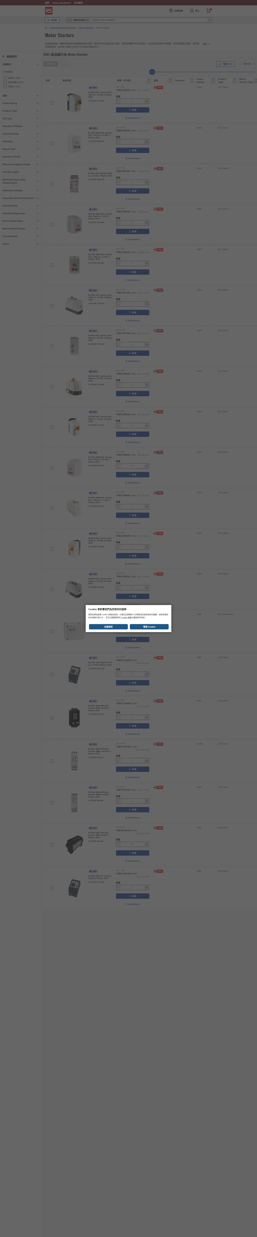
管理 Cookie (149, 626)
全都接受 (108, 626)
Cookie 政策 (126, 617)
